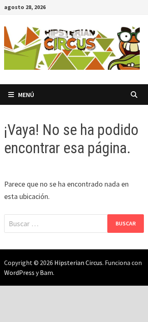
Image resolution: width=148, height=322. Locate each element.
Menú (26, 94)
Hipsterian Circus (78, 262)
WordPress (19, 272)
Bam (46, 272)
